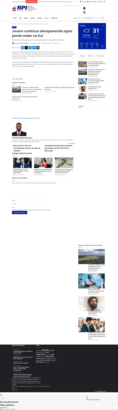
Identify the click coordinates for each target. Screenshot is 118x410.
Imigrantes (40, 354)
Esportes (43, 352)
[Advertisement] (43, 73)
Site (13, 207)
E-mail (14, 203)
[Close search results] (87, 397)
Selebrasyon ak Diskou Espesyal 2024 (95, 87)
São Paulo (40, 362)
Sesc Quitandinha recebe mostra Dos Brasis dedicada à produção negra (96, 63)
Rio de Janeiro (45, 360)
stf (55, 360)
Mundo (32, 18)
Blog (46, 18)
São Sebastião (47, 362)
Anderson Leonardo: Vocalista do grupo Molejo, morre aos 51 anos (96, 80)
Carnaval (51, 350)
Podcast (39, 18)
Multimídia (50, 356)
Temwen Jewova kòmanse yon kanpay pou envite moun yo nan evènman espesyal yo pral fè (96, 96)
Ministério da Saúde (41, 356)
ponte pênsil (36, 118)
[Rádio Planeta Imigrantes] (27, 8)
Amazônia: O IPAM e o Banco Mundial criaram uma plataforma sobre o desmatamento (59, 1)
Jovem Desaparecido (26, 118)
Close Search (3, 407)
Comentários (100, 56)
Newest (94, 399)
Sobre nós (54, 18)
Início (14, 23)
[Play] (84, 8)
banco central (39, 350)
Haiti (20, 18)
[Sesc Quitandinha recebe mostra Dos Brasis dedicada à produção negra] (82, 64)
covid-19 (38, 352)
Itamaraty (48, 354)
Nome (14, 200)
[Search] (59, 395)
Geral (18, 23)
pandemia (39, 358)
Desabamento (16, 118)
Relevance (88, 399)
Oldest (98, 399)
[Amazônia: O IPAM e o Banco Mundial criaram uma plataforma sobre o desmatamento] (16, 89)
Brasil (26, 18)
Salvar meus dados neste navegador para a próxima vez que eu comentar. (31, 210)
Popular (82, 56)
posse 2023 (46, 358)
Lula (52, 354)
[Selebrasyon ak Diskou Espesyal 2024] (82, 89)
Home (15, 18)
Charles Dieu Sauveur (20, 43)
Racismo (38, 360)
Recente (90, 56)
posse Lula (53, 358)
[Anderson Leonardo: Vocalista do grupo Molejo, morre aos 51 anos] (82, 81)
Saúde (52, 360)
